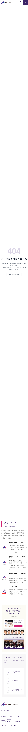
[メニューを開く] (25, 2)
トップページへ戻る (14, 274)
